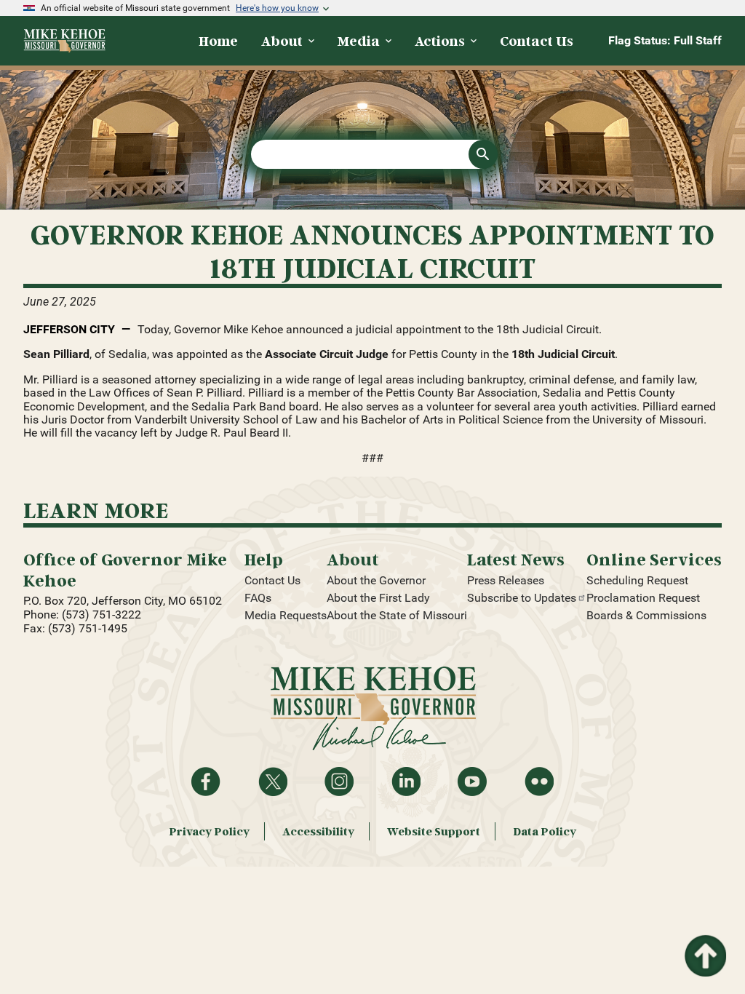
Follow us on (339, 781)
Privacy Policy (209, 831)
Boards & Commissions (646, 615)
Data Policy (544, 831)
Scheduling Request (637, 580)
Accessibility (318, 831)
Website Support (433, 831)
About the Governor (376, 580)
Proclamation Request (643, 598)
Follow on (272, 781)
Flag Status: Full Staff (665, 40)
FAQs (257, 598)
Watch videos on (472, 781)
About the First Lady (378, 598)
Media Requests (285, 615)
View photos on (539, 781)
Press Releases (505, 580)
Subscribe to (521, 598)
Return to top (704, 943)
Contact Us (272, 580)
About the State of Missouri (397, 615)
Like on (205, 781)
